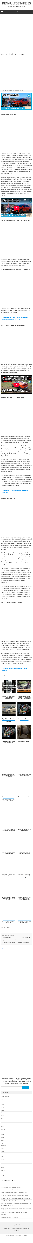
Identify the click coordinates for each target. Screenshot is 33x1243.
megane (3, 1143)
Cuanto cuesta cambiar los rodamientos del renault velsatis (15, 1190)
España (2, 1132)
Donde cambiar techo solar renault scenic (11, 1187)
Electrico (3, 1129)
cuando (2, 1118)
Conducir (3, 1112)
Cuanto (2, 1121)
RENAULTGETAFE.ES (16, 3)
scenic (2, 1167)
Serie (2, 1173)
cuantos (3, 1123)
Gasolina (3, 1134)
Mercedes (3, 1145)
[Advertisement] (16, 33)
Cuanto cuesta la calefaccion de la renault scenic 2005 (14, 1192)
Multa (2, 1151)
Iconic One (8, 1235)
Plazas (2, 1156)
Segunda (3, 1170)
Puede (2, 1162)
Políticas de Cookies (17, 1228)
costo (2, 1115)
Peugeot (3, 1153)
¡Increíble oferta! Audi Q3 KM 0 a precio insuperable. (13, 1200)
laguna (2, 1140)
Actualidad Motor (5, 1096)
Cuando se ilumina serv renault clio (9, 1217)
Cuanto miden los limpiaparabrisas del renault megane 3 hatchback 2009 (9, 940)
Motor (2, 1148)
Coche (2, 1107)
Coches (2, 1110)
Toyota (2, 1175)
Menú (16, 12)
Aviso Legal (7, 1228)
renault (8, 927)
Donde (2, 1126)
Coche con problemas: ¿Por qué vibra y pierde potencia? (14, 1195)
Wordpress (24, 1235)
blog (2, 1099)
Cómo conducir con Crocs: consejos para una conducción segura (16, 1198)
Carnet (2, 1104)
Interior (2, 1137)
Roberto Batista (8, 90)
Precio (2, 1159)
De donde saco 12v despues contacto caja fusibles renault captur (24, 940)
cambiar (3, 1102)
